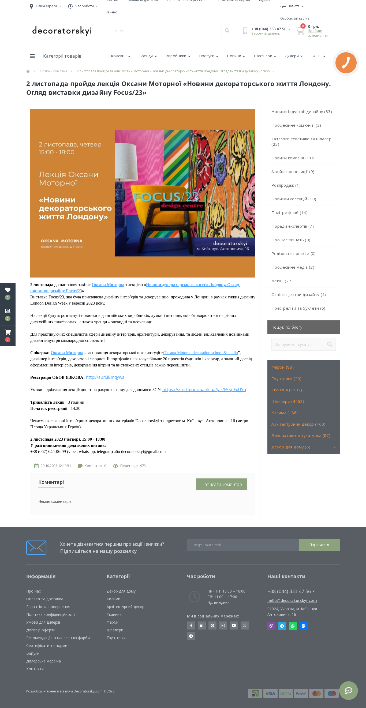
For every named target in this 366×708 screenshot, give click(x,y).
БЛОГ (316, 55)
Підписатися (319, 544)
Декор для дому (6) (290, 446)
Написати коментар (221, 484)
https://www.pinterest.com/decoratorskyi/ (212, 625)
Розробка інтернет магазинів (49, 691)
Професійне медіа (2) (292, 267)
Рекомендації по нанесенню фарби (58, 637)
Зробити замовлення (318, 33)
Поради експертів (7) (292, 226)
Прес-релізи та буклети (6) (298, 308)
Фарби (112, 622)
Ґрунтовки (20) (286, 378)
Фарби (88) (282, 367)
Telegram (282, 626)
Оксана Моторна (108, 284)
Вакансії (112, 12)
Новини (234, 55)
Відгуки (32, 653)
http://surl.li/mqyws (105, 377)
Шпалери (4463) (287, 401)
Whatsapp (293, 626)
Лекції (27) (282, 280)
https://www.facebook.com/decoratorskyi (191, 625)
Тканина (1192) (286, 389)
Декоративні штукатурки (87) (300, 435)
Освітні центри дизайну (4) (298, 294)
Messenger (304, 626)
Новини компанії (53, 71)
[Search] (227, 30)
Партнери (263, 55)
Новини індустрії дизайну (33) (301, 111)
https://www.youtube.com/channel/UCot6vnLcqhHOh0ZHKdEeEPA (234, 625)
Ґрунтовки (116, 637)
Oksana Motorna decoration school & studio (200, 352)
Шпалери (115, 629)
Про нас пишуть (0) (290, 239)
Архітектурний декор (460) (298, 424)
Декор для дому (121, 591)
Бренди (146, 55)
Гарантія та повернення (48, 606)
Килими (113, 598)
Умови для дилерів (43, 622)
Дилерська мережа (43, 661)
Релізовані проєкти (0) (293, 253)
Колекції (118, 55)
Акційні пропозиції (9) (293, 171)
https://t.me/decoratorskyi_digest (191, 636)
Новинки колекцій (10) (293, 198)
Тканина (114, 614)
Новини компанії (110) (293, 157)
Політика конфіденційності (50, 614)
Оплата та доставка (44, 598)
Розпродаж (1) (286, 185)
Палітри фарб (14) (289, 212)
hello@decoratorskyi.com (292, 600)
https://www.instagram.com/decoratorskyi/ (223, 625)
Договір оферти (40, 629)
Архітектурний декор (125, 606)
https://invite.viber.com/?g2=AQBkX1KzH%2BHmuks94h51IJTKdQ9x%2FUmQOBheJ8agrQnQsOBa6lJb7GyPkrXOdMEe (245, 625)
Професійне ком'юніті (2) (296, 125)
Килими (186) (284, 412)
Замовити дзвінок (265, 33)
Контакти (35, 668)
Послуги (206, 55)
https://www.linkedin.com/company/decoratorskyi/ (202, 625)
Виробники (176, 55)
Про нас (33, 591)
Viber (271, 626)
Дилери (292, 55)
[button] (8, 335)
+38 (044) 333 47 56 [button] (289, 591)
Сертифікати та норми (46, 645)
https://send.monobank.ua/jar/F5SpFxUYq (204, 389)
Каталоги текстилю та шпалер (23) (301, 141)
